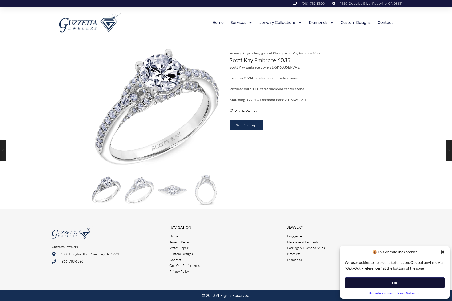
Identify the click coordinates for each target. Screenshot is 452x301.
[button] (442, 252)
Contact (385, 22)
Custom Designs (356, 22)
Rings (246, 53)
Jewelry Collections (277, 22)
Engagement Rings (267, 53)
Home (218, 22)
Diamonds (318, 22)
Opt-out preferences (381, 293)
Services (238, 22)
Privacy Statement (407, 293)
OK (394, 283)
